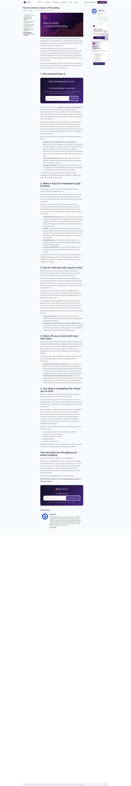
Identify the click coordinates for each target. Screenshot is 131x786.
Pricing (75, 2)
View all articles (53, 527)
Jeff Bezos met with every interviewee (69, 107)
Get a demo (99, 37)
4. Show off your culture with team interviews (29, 25)
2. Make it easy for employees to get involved (28, 18)
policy (81, 784)
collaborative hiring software (70, 479)
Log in (85, 2)
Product (40, 2)
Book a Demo (92, 2)
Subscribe (73, 98)
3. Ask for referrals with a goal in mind (29, 22)
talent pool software (46, 481)
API (71, 2)
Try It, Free (102, 2)
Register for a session (99, 63)
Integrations (56, 2)
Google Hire (53, 514)
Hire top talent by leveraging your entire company (29, 34)
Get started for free (73, 498)
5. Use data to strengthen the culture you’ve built (28, 29)
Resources (64, 2)
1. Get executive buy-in (29, 15)
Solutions (47, 2)
